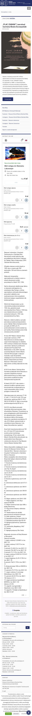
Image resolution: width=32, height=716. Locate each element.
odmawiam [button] (16, 713)
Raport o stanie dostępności (9, 129)
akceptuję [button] (8, 713)
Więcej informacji (24, 711)
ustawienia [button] (23, 713)
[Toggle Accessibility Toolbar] (29, 712)
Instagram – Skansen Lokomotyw (10, 123)
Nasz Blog (4, 107)
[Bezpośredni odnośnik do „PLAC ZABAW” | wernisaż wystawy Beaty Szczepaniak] (16, 52)
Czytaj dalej (8, 99)
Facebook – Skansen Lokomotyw (10, 120)
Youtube (4, 126)
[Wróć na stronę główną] (16, 3)
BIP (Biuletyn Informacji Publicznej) (11, 111)
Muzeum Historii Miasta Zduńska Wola (12, 8)
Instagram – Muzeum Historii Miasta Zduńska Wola (15, 117)
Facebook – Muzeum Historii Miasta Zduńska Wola (15, 114)
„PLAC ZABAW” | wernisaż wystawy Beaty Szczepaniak (15, 25)
